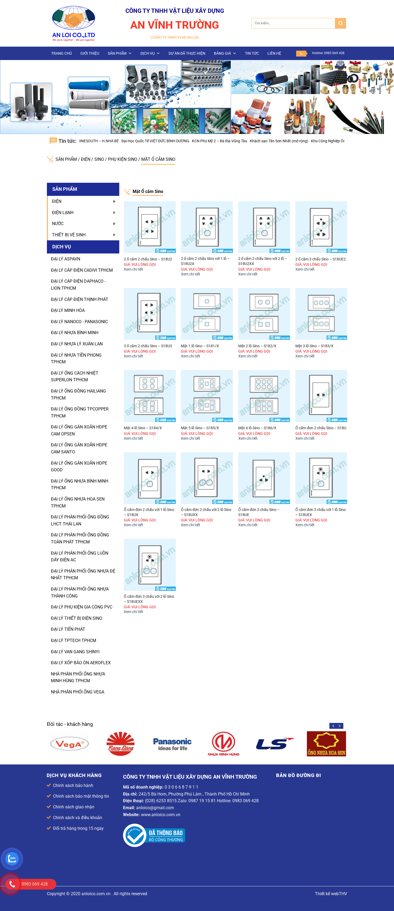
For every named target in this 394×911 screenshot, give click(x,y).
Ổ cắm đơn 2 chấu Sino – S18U (320, 428)
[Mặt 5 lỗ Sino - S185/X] (207, 396)
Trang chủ (61, 53)
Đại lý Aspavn (65, 259)
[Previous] (333, 726)
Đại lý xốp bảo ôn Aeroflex (81, 662)
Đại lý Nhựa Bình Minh (74, 332)
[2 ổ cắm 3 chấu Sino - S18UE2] (321, 227)
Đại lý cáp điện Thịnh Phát (79, 299)
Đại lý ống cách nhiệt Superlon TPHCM (74, 377)
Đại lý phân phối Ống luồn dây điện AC (79, 557)
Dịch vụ (147, 53)
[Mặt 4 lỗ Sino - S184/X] (150, 396)
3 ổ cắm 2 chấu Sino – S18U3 (148, 346)
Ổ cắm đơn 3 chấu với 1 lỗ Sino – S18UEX (320, 512)
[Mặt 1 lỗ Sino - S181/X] (207, 314)
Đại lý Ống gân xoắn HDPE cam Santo (79, 448)
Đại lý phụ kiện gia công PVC (81, 607)
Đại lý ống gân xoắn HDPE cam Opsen (79, 430)
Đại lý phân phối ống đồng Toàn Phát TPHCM (80, 538)
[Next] (339, 726)
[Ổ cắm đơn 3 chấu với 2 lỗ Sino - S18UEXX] (150, 565)
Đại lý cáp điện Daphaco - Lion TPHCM (78, 285)
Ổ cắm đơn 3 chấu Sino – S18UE (259, 512)
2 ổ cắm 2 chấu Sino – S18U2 (148, 259)
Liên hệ (274, 53)
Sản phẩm (117, 53)
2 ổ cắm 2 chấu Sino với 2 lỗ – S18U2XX (262, 261)
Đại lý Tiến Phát (68, 629)
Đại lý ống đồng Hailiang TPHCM (78, 395)
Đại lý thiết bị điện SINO (76, 618)
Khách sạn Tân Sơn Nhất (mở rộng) (253, 141)
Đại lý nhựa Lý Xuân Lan (77, 343)
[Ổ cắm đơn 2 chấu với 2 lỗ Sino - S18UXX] (207, 478)
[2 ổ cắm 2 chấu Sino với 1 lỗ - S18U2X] (207, 227)
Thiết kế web (327, 893)
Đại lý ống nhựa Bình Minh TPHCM (79, 485)
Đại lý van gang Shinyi (75, 651)
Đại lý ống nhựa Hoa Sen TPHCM (78, 502)
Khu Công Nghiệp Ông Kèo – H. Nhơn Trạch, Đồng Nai (329, 141)
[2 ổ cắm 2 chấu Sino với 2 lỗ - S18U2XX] (264, 227)
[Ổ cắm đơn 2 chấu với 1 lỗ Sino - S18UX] (150, 478)
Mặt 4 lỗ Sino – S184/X (143, 428)
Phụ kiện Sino (123, 159)
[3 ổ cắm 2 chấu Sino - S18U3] (150, 314)
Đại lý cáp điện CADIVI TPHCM (82, 270)
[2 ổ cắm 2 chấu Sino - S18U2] (150, 227)
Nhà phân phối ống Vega (77, 692)
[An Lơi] (74, 23)
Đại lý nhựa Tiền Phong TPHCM (76, 359)
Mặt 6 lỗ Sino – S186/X (257, 428)
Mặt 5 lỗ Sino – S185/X (200, 428)
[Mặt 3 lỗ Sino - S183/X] (321, 314)
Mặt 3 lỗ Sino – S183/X (314, 346)
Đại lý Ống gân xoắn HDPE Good (79, 467)
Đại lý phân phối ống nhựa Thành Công (80, 593)
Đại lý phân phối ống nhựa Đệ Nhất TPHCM (83, 575)
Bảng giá (222, 53)
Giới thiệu (89, 53)
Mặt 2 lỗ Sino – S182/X (257, 346)
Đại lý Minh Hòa (68, 310)
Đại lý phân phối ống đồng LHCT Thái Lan (80, 520)
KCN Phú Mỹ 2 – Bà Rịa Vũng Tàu (193, 141)
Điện (86, 159)
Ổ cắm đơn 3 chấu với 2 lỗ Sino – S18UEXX (149, 599)
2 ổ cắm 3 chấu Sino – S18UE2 (320, 259)
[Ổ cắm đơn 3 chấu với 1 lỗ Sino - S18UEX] (321, 478)
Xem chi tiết (133, 269)
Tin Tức (252, 53)
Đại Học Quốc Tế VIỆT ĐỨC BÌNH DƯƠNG (129, 141)
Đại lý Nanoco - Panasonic (79, 321)
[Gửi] (340, 23)
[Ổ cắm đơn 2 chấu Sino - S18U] (321, 396)
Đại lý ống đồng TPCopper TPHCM (80, 412)
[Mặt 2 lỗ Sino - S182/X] (264, 314)
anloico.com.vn (95, 893)
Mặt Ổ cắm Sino (158, 159)
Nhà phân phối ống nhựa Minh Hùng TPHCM (78, 677)
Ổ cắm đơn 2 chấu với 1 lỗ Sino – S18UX (149, 512)
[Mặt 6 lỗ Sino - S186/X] (264, 396)
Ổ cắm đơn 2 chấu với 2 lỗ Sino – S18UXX (206, 512)
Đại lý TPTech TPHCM (73, 640)
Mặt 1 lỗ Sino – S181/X (200, 346)
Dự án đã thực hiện (187, 53)
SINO (99, 159)
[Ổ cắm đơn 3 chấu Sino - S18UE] (264, 478)
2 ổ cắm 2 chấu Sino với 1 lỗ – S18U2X (205, 261)
